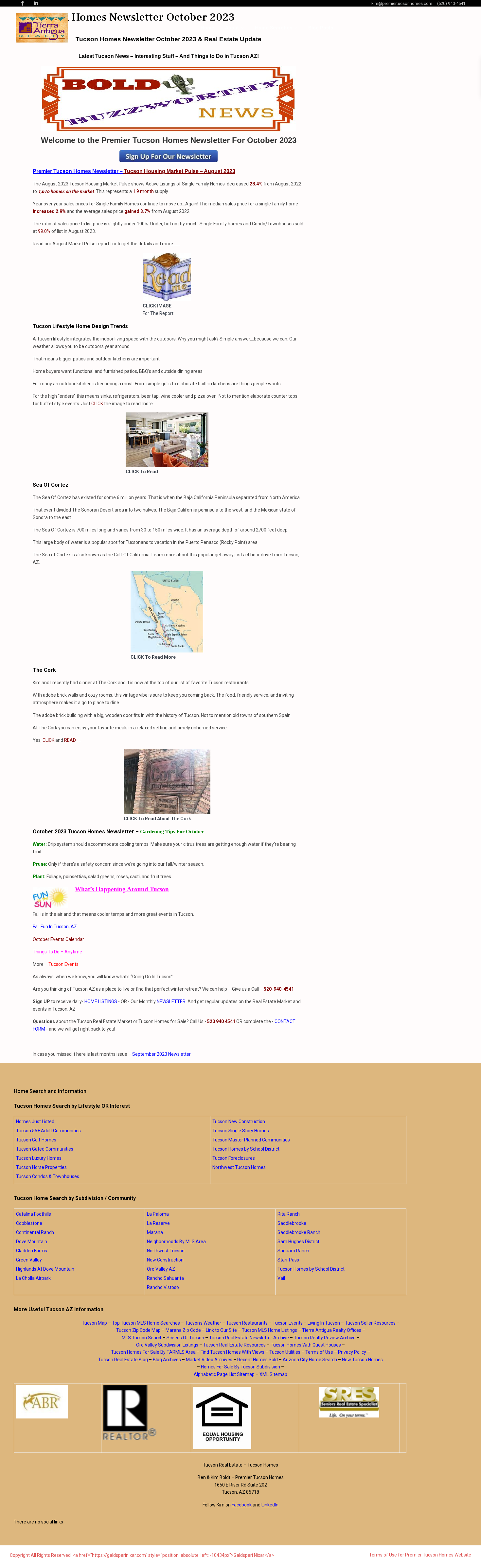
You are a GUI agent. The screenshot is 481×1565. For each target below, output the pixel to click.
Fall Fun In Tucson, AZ (55, 926)
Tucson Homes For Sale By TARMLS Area (153, 1352)
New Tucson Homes (362, 1359)
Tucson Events (63, 964)
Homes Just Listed (35, 1121)
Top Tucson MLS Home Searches (146, 1323)
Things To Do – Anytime (57, 951)
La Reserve (158, 1223)
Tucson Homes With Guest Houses (306, 1345)
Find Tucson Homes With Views (232, 1352)
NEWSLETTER (171, 1001)
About (232, 28)
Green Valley (29, 1259)
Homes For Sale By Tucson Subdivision (240, 1366)
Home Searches (273, 28)
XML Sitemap (273, 1374)
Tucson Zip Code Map (138, 1330)
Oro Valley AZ (161, 1269)
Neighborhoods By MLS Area (176, 1241)
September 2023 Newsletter (161, 1054)
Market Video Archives (209, 1359)
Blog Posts (320, 28)
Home (207, 28)
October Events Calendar (58, 939)
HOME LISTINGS (100, 1001)
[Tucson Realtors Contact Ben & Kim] (169, 156)
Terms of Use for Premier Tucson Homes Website (420, 1554)
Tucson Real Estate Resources (234, 1345)
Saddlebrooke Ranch (298, 1232)
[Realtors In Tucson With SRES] (349, 1402)
